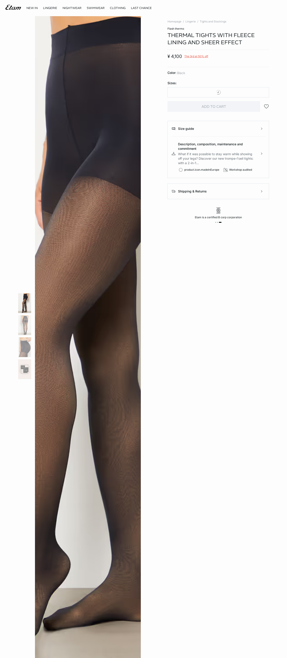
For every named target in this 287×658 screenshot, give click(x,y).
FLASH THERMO (175, 28)
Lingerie (190, 21)
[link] (32, 8)
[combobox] (218, 92)
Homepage (174, 21)
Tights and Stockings (213, 21)
